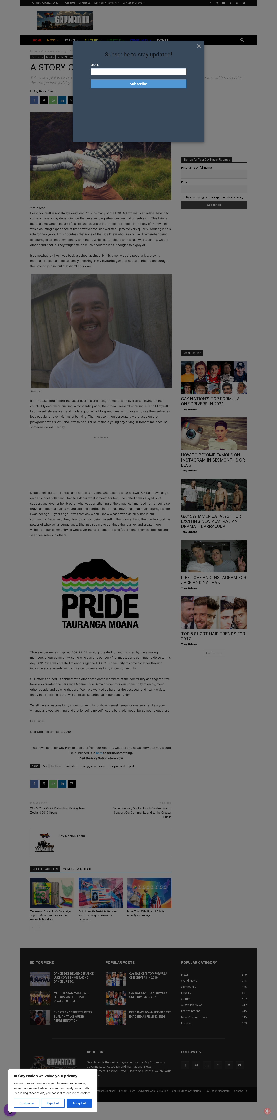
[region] (52, 1090)
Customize (26, 1103)
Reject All (53, 1103)
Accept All (79, 1103)
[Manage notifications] (267, 1111)
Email (95, 65)
